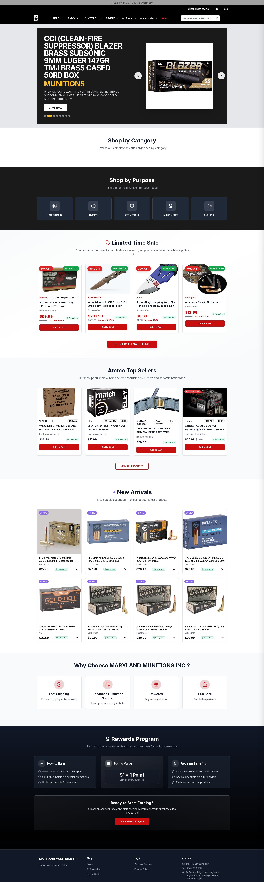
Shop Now (55, 100)
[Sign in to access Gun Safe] (226, 18)
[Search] (217, 18)
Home (90, 857)
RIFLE (56, 18)
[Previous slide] (138, 72)
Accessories (147, 18)
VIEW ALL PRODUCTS (132, 459)
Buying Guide (93, 866)
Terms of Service (143, 857)
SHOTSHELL (92, 18)
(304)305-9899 (194, 860)
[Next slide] (221, 72)
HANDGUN (72, 18)
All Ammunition (94, 861)
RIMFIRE (110, 18)
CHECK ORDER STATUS (198, 9)
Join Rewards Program (132, 814)
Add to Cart (59, 320)
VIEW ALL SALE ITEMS (134, 336)
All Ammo (127, 18)
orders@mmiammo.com (197, 856)
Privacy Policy (141, 861)
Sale (164, 18)
